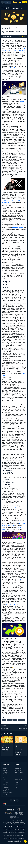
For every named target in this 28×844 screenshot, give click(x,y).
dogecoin (15, 719)
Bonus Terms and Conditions (6, 776)
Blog (5, 7)
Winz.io (2, 7)
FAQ (16, 787)
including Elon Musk (14, 68)
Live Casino (5, 782)
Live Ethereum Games (6, 790)
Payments (5, 770)
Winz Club (5, 768)
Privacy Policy (6, 777)
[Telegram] (22, 36)
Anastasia (13, 27)
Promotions (5, 766)
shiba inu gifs (12, 695)
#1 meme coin (19, 508)
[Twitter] (19, 36)
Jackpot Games (18, 768)
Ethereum (19, 579)
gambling (9, 719)
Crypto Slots (17, 766)
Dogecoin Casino (18, 775)
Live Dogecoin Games (6, 794)
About (16, 784)
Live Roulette (6, 784)
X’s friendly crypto (17, 227)
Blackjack (22, 523)
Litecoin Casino (18, 773)
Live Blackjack (6, 785)
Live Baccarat (6, 787)
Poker (3, 525)
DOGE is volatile (10, 605)
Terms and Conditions (5, 773)
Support (16, 782)
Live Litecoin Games (7, 792)
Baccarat (11, 525)
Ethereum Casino (19, 772)
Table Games (18, 770)
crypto (4, 719)
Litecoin (22, 101)
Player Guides (10, 7)
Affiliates (17, 785)
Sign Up (24, 2)
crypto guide (21, 719)
